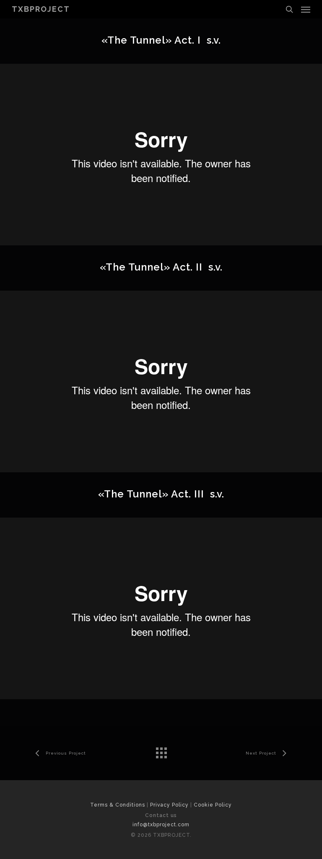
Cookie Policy (213, 805)
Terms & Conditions (117, 805)
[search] (289, 9)
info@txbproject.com (161, 825)
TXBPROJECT (41, 9)
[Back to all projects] (161, 750)
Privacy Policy (169, 805)
